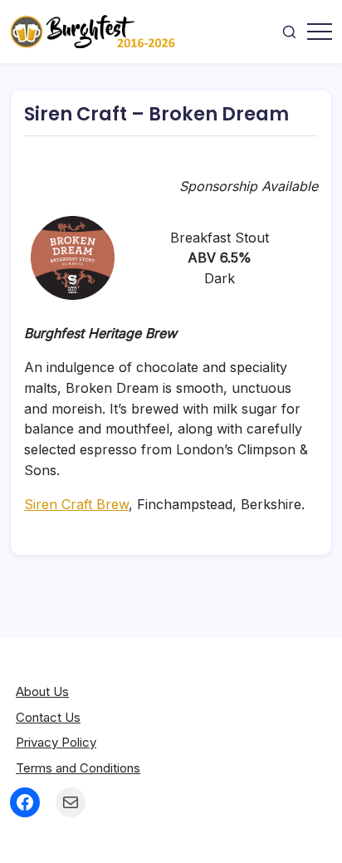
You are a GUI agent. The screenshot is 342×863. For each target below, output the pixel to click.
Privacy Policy (56, 742)
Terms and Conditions (78, 768)
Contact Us (48, 717)
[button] (289, 31)
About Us (42, 691)
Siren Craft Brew (76, 504)
